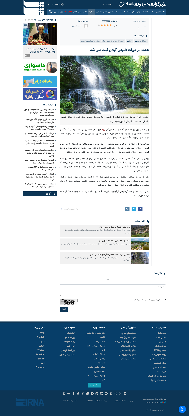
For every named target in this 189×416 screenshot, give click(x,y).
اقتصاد (145, 11)
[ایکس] (120, 394)
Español (40, 354)
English (40, 337)
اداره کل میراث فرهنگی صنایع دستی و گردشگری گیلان (102, 41)
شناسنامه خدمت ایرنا (157, 359)
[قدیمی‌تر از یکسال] (140, 231)
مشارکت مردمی (159, 367)
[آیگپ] (102, 394)
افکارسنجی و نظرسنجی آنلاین (95, 335)
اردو (42, 363)
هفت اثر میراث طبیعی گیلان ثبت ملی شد (119, 50)
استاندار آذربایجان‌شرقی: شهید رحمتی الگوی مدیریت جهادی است (39, 162)
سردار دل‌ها (100, 341)
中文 (42, 333)
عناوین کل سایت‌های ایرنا (125, 342)
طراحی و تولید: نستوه (154, 402)
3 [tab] (29, 20)
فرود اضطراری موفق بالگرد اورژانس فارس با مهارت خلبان (40, 121)
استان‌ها (91, 11)
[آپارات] (111, 394)
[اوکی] (73, 394)
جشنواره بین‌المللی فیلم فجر (96, 348)
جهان (134, 11)
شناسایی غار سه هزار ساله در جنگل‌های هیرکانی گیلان (110, 254)
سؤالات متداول (160, 346)
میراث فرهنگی (140, 41)
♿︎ (182, 409)
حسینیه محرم (99, 371)
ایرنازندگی (70, 333)
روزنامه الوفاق (69, 342)
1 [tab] (35, 20)
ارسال (64, 309)
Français (39, 367)
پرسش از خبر (100, 358)
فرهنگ (122, 11)
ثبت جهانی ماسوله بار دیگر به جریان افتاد (115, 227)
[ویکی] (69, 394)
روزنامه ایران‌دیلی (68, 350)
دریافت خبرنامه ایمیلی (157, 376)
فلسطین (99, 11)
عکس (85, 11)
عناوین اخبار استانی (128, 346)
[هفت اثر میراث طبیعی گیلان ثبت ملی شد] (104, 85)
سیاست (152, 11)
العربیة (41, 342)
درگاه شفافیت (160, 363)
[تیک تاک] (78, 394)
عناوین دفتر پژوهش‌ (127, 354)
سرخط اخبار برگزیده (128, 337)
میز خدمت (161, 372)
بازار (61, 11)
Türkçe (40, 350)
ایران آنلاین (70, 346)
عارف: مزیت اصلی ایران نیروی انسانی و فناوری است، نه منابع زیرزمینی (40, 50)
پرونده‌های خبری (128, 333)
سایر (51, 11)
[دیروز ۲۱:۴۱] (40, 34)
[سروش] (92, 394)
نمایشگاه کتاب (99, 354)
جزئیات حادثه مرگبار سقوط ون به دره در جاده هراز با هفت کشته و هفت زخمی (39, 153)
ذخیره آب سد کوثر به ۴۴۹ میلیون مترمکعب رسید (41, 169)
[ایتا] (97, 394)
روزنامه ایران (70, 337)
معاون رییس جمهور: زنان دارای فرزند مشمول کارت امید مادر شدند (39, 185)
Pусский (40, 359)
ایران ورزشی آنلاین (67, 354)
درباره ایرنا (162, 333)
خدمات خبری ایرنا (158, 380)
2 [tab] (32, 20)
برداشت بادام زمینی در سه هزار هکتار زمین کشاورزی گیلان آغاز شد (39, 135)
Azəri (41, 346)
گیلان (78, 21)
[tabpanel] (40, 41)
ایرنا (142, 4)
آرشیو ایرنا (162, 342)
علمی (105, 11)
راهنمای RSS (160, 350)
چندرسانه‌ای (77, 11)
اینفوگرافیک (100, 363)
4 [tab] (25, 20)
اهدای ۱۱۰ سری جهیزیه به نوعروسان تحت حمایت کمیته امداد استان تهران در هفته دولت (39, 176)
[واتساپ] (64, 394)
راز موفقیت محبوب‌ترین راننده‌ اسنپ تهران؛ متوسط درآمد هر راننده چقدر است (40, 143)
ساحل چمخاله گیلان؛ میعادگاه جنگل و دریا (114, 240)
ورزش (139, 11)
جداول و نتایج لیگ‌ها (96, 367)
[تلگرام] (125, 394)
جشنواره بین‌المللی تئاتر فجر (96, 378)
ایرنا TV (67, 11)
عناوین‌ (158, 11)
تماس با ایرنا (161, 337)
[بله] (106, 394)
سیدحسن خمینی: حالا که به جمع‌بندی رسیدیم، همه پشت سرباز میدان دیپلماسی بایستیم (39, 112)
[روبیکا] (116, 394)
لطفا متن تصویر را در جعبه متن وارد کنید (149, 300)
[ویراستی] (87, 394)
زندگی (56, 11)
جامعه (128, 11)
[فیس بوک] (83, 394)
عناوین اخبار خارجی (128, 350)
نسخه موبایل (94, 385)
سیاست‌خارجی (113, 11)
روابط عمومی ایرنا (159, 354)
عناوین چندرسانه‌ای (128, 359)
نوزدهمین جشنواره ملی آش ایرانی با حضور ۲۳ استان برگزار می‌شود (39, 128)
